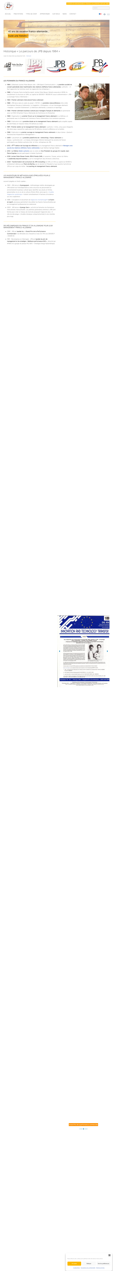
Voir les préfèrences (103, 1263)
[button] (109, 1255)
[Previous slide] (77, 101)
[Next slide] (107, 101)
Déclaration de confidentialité (88, 1267)
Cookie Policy (76, 1267)
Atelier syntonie (24, 151)
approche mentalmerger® (39, 200)
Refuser (89, 1263)
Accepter (74, 1263)
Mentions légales (100, 1267)
